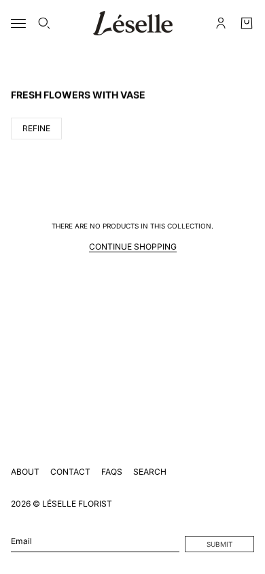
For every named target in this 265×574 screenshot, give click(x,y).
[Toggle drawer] (18, 23)
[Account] (220, 23)
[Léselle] (133, 23)
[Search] (44, 23)
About (25, 472)
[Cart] (246, 23)
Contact (70, 472)
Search (149, 472)
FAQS (111, 472)
